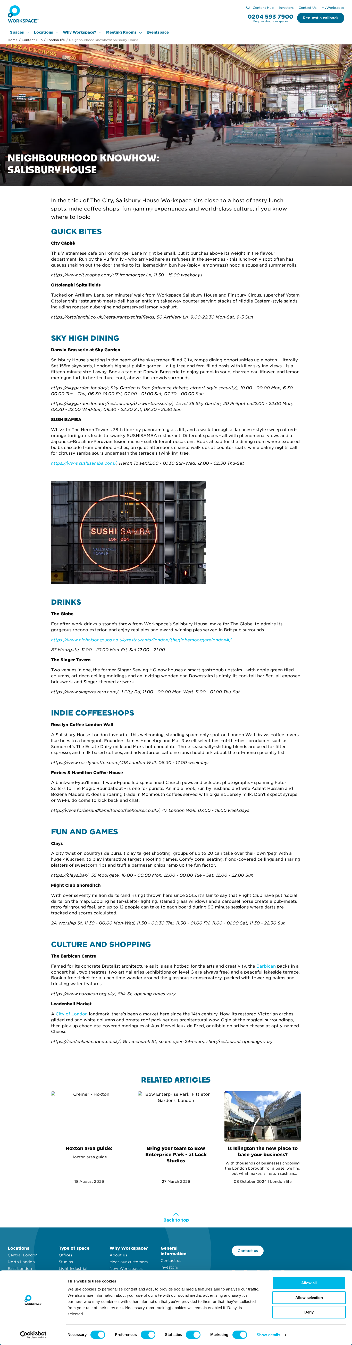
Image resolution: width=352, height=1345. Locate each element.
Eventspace (157, 32)
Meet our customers (129, 1262)
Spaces (17, 32)
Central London (23, 1255)
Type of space (74, 1248)
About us (118, 1255)
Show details (268, 1335)
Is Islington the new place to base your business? (263, 1151)
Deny (309, 1312)
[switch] (148, 1335)
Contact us (171, 1260)
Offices (65, 1255)
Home (13, 40)
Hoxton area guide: (89, 1148)
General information (174, 1251)
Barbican (266, 966)
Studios (66, 1262)
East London (20, 1268)
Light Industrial (73, 1268)
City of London (72, 1014)
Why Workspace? (79, 32)
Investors (286, 8)
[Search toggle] (248, 8)
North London (21, 1262)
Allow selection (309, 1297)
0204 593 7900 (270, 16)
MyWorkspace (333, 8)
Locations (43, 32)
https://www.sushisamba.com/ (83, 463)
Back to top (176, 1220)
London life (54, 40)
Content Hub (263, 8)
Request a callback (321, 18)
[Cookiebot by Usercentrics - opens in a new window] (33, 1335)
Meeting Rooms (121, 32)
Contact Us (307, 8)
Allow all (309, 1283)
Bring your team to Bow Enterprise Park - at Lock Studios (176, 1154)
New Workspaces (126, 1268)
